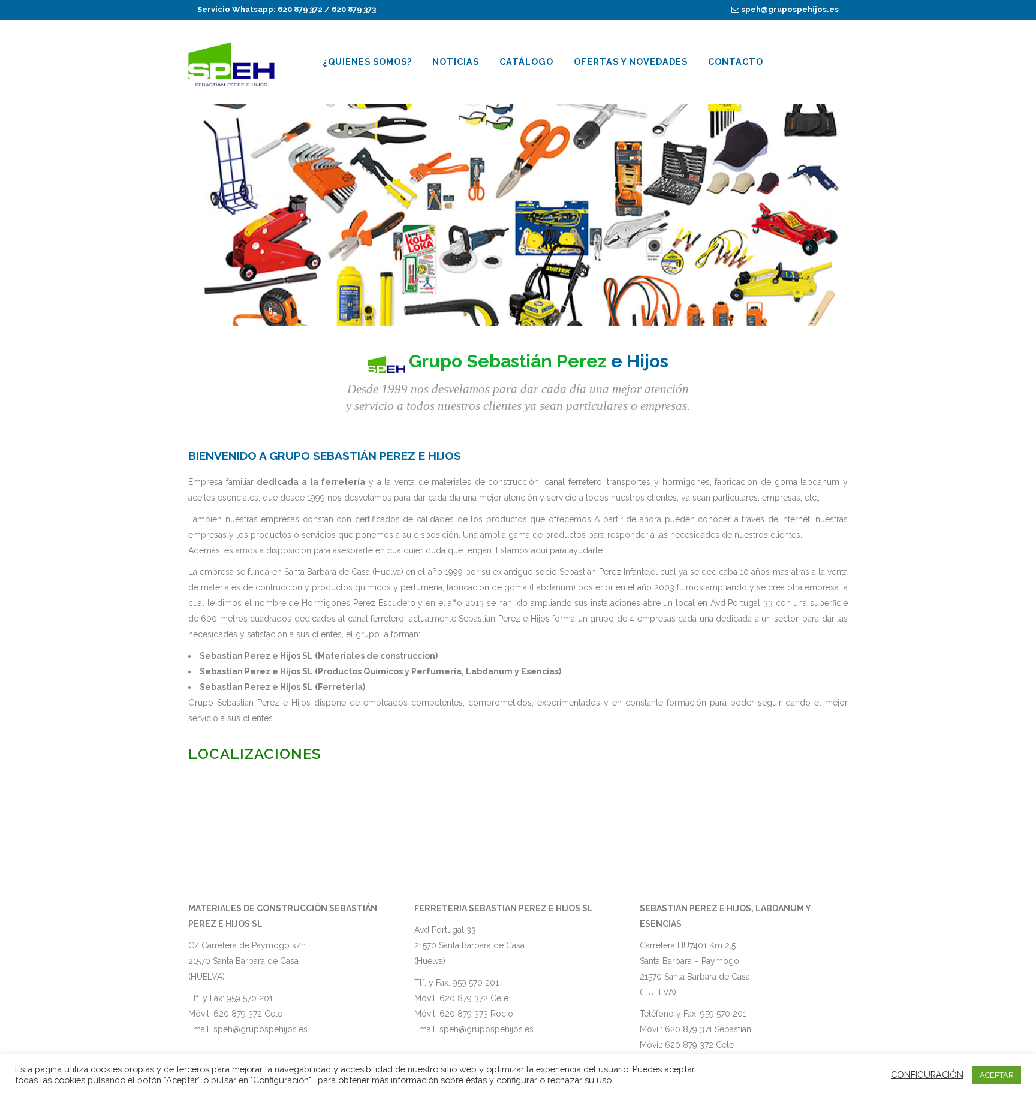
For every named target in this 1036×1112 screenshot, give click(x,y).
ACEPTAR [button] (997, 1075)
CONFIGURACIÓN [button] (927, 1074)
